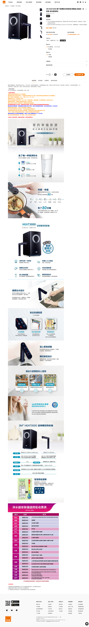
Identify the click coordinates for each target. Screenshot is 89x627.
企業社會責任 (51, 611)
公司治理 (50, 608)
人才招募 (38, 613)
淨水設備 (12, 6)
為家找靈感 (48, 2)
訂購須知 (47, 80)
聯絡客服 (70, 613)
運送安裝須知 (54, 80)
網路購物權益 (81, 606)
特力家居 (38, 611)
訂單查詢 (70, 604)
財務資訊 (50, 606)
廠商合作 (61, 608)
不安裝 (49, 54)
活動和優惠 (19, 2)
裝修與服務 (38, 2)
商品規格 (40, 80)
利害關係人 (50, 613)
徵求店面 (61, 604)
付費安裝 (50, 56)
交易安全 (80, 613)
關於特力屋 (57, 2)
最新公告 (38, 604)
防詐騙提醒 (80, 604)
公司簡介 (50, 604)
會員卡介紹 (70, 606)
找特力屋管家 (29, 2)
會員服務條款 (81, 608)
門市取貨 (50, 49)
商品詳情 (34, 80)
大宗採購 (61, 606)
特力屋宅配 (50, 46)
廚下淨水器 (18, 6)
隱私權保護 (80, 611)
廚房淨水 (7, 6)
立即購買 (68, 74)
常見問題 (70, 611)
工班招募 (61, 611)
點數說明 (70, 608)
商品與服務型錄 (39, 608)
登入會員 (50, 34)
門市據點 (38, 606)
